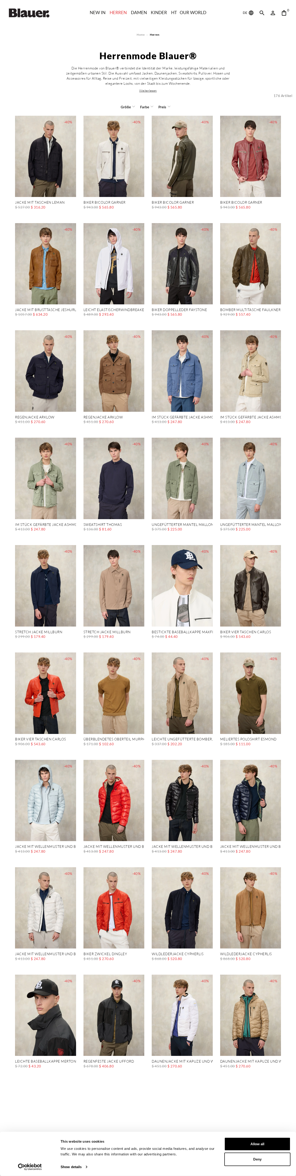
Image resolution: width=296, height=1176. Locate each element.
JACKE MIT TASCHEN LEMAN (40, 203)
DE (245, 13)
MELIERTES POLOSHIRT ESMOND (248, 739)
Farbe (144, 107)
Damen (139, 12)
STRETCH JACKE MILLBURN (38, 632)
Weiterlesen (148, 90)
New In (97, 12)
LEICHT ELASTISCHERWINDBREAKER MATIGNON (114, 310)
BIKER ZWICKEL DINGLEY (105, 954)
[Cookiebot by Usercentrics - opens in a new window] (30, 1167)
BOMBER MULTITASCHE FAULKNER (250, 310)
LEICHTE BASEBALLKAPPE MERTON (45, 1062)
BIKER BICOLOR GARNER (104, 203)
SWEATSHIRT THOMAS (102, 525)
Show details (71, 1167)
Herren (118, 12)
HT (174, 12)
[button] (148, 90)
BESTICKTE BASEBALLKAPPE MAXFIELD (182, 632)
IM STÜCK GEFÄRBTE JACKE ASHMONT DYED (182, 417)
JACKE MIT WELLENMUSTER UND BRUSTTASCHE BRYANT (45, 847)
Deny (257, 1159)
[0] (284, 13)
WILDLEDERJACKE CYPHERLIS (178, 954)
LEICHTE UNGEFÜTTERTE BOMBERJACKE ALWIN (182, 739)
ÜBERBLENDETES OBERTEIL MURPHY (114, 739)
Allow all (257, 1144)
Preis (162, 107)
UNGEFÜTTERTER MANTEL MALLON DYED (182, 525)
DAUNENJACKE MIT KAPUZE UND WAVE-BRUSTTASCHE (182, 1062)
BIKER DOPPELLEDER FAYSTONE (179, 310)
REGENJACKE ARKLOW (35, 417)
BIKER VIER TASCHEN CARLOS (245, 632)
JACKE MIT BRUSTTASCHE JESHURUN (45, 310)
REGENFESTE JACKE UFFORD (108, 1062)
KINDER (159, 12)
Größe (126, 107)
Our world (193, 12)
